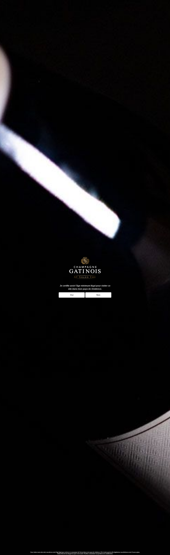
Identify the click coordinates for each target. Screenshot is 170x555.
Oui (71, 295)
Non (98, 295)
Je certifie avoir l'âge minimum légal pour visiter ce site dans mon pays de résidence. (85, 287)
